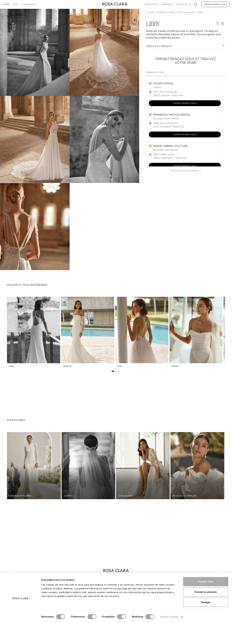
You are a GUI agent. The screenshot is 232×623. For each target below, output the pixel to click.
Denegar (205, 602)
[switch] (91, 616)
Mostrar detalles (169, 616)
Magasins (167, 4)
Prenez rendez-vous (215, 4)
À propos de (183, 4)
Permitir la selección (205, 592)
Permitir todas (206, 581)
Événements (152, 4)
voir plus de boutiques (184, 170)
